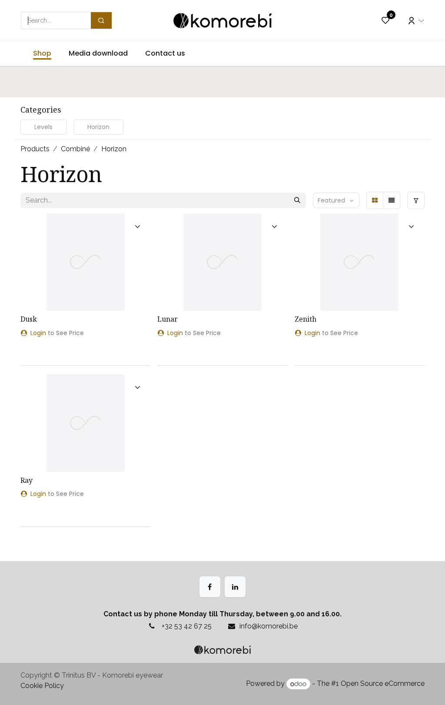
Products (35, 149)
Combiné (75, 149)
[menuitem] (42, 53)
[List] (391, 200)
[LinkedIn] (235, 586)
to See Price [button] (57, 333)
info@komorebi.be (268, 626)
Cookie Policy (42, 686)
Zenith (305, 319)
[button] (336, 200)
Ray (26, 480)
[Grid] (375, 200)
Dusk (28, 319)
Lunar (167, 319)
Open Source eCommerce (383, 684)
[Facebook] (209, 586)
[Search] (101, 20)
